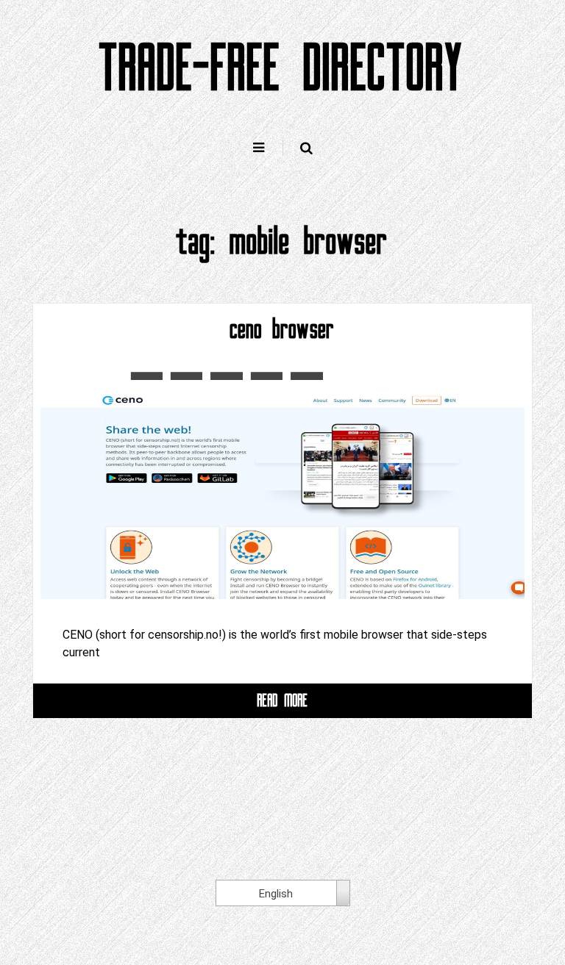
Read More (282, 700)
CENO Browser (282, 329)
